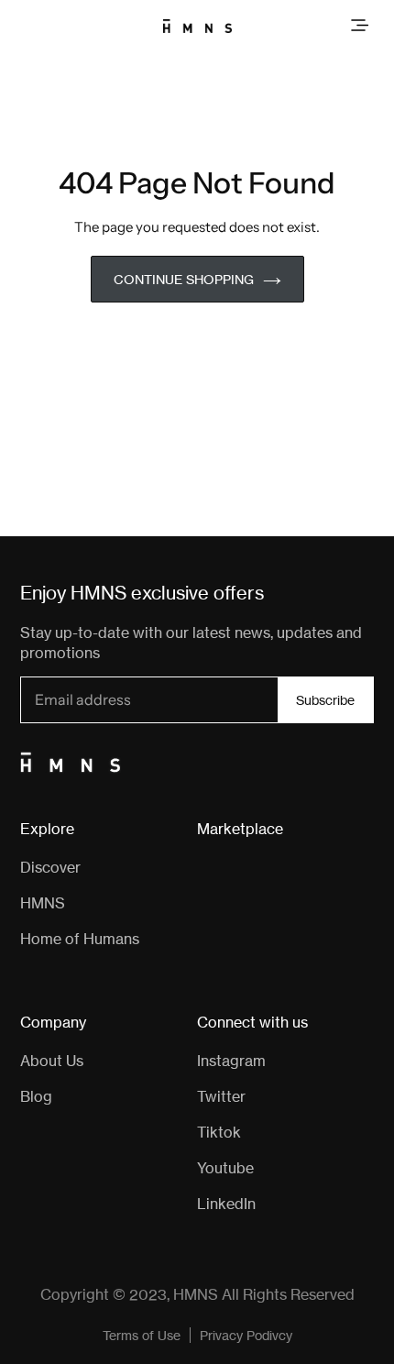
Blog (36, 1096)
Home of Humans (79, 939)
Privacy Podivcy (246, 1335)
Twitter (221, 1096)
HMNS (42, 903)
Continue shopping (184, 279)
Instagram (231, 1060)
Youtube (225, 1168)
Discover (50, 867)
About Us (51, 1060)
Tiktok (219, 1132)
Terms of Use (142, 1335)
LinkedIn (226, 1203)
